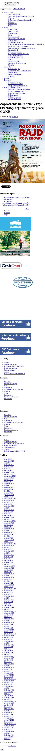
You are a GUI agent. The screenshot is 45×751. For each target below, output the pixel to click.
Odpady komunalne (14, 52)
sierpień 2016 (8, 682)
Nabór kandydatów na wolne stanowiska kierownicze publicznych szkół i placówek (26, 45)
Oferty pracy (12, 24)
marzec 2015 (8, 714)
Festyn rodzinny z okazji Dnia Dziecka (17, 197)
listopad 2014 (8, 722)
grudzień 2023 (9, 517)
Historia (11, 18)
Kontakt (11, 65)
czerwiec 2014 (9, 731)
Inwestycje (7, 80)
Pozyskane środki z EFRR (17, 63)
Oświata (7, 391)
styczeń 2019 (8, 628)
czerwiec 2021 (9, 573)
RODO (10, 59)
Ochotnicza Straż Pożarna (16, 93)
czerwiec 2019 (9, 619)
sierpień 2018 (8, 637)
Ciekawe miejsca (14, 69)
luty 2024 (7, 513)
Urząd (6, 27)
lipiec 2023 (8, 527)
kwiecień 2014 (9, 735)
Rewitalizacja (12, 40)
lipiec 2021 (8, 572)
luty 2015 (7, 716)
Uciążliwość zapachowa (16, 57)
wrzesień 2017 (9, 658)
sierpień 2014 (8, 727)
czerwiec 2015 (9, 709)
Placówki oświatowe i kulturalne (19, 89)
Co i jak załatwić (13, 37)
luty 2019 (7, 626)
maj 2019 (7, 620)
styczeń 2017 (8, 673)
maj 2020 (7, 598)
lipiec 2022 (8, 549)
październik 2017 (10, 656)
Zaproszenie (8, 199)
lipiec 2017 (8, 662)
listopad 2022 (8, 542)
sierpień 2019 (8, 615)
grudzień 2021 (9, 562)
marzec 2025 (8, 489)
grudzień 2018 (9, 630)
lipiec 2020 (8, 594)
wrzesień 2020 (9, 590)
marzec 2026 (8, 467)
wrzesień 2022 (9, 545)
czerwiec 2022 (9, 551)
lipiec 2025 (8, 482)
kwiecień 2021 (9, 577)
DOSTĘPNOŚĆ (13, 61)
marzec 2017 (8, 669)
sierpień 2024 (8, 502)
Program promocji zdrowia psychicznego (21, 48)
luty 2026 (7, 468)
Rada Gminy (12, 33)
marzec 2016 (8, 692)
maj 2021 (7, 575)
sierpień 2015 (8, 705)
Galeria (10, 25)
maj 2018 (7, 643)
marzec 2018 (8, 647)
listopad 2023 (8, 519)
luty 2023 (7, 536)
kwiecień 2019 (9, 622)
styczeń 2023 (8, 538)
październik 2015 (10, 701)
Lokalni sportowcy (14, 97)
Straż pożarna (8, 395)
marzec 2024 (8, 512)
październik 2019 (10, 611)
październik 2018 (10, 634)
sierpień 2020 (8, 592)
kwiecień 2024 (9, 510)
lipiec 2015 (8, 707)
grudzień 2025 (9, 472)
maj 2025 (7, 485)
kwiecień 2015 (9, 712)
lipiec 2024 (8, 504)
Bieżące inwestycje (14, 82)
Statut (10, 35)
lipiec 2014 (8, 729)
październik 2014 (10, 724)
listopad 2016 (8, 677)
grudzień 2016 (9, 675)
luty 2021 (7, 581)
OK (2, 750)
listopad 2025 (8, 474)
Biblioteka (7, 382)
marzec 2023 (8, 534)
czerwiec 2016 (9, 686)
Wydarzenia (8, 399)
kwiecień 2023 (9, 532)
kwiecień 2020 (9, 600)
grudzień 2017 (9, 652)
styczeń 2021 (8, 583)
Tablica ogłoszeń (9, 370)
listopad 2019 (8, 609)
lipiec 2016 (8, 684)
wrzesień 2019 (9, 613)
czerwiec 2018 (9, 641)
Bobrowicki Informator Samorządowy (21, 20)
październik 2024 (10, 498)
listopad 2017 (8, 654)
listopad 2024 (8, 497)
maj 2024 (7, 508)
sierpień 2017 (8, 660)
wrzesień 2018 (9, 635)
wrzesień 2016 (9, 680)
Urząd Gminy (12, 29)
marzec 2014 (8, 737)
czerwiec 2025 (9, 483)
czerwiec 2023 (9, 528)
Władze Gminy (13, 31)
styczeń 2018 (8, 650)
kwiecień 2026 (9, 465)
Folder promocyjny (14, 74)
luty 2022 (7, 558)
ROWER (11, 76)
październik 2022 (10, 543)
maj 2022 (7, 553)
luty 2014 (7, 739)
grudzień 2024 (9, 495)
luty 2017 (7, 671)
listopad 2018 (8, 632)
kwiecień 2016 (9, 690)
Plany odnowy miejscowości (17, 86)
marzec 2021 (8, 579)
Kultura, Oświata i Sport (12, 87)
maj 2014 (7, 733)
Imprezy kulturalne (14, 99)
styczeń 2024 (8, 515)
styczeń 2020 (8, 605)
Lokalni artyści (13, 72)
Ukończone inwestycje (15, 84)
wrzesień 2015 (9, 703)
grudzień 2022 (9, 540)
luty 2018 (7, 649)
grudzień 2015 (9, 697)
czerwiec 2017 (9, 664)
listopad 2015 (8, 699)
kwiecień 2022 (9, 555)
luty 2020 (7, 604)
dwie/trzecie (12, 746)
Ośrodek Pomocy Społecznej (13, 389)
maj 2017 (7, 665)
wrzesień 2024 (9, 500)
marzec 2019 (8, 624)
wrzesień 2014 (9, 725)
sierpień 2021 (8, 570)
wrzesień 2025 (9, 478)
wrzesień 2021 (9, 568)
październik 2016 (10, 679)
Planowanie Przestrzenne (16, 39)
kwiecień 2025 (9, 487)
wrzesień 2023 (9, 523)
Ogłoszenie (14, 117)
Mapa (6, 215)
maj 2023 (7, 530)
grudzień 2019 (9, 607)
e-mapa (6, 372)
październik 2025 (10, 476)
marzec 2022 (8, 557)
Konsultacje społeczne (15, 42)
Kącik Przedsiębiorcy (15, 56)
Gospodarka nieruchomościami (18, 54)
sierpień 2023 (8, 525)
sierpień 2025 (8, 480)
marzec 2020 (8, 602)
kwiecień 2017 (9, 667)
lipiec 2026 (8, 459)
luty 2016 (7, 694)
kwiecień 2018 (9, 645)
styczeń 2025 (8, 493)
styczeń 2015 (8, 718)
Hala (5, 385)
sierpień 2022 (8, 547)
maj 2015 (7, 710)
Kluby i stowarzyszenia (16, 91)
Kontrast (7, 213)
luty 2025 (7, 491)
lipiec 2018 (8, 639)
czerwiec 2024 (9, 506)
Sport (6, 393)
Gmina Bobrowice (19, 9)
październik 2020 (10, 588)
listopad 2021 (8, 564)
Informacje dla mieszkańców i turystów (21, 16)
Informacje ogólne (14, 14)
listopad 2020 (8, 587)
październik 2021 (10, 566)
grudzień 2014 (9, 720)
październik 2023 (10, 521)
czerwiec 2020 (9, 596)
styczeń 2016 (8, 695)
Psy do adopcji (13, 50)
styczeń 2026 (8, 470)
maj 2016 (7, 688)
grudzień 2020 (9, 585)
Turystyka (7, 67)
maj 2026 (7, 463)
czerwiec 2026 (9, 461)
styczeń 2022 (8, 560)
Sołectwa (11, 22)
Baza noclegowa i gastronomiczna (19, 71)
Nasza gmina (8, 12)
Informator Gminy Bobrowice (14, 366)
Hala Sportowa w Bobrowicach (14, 374)
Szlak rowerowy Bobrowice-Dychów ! (17, 203)
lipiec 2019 (8, 617)
